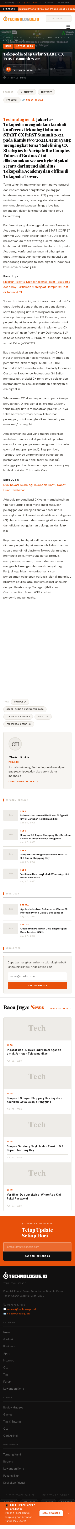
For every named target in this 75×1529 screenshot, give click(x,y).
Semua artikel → (60, 1008)
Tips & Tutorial (12, 1421)
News (19, 37)
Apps (6, 1353)
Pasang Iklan (11, 1475)
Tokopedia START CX (18, 724)
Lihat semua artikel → (23, 781)
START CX (43, 716)
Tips (6, 1374)
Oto (5, 1367)
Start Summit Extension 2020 (24, 709)
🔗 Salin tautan (32, 99)
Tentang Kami (12, 1454)
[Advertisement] (37, 645)
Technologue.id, (19, 119)
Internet (8, 1360)
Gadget (8, 1339)
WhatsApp (46, 92)
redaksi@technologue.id (21, 1309)
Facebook (11, 99)
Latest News (34, 37)
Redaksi (8, 1461)
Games (7, 1414)
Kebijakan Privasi (14, 1482)
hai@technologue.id (19, 1313)
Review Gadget (13, 1407)
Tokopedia (20, 701)
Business (9, 1346)
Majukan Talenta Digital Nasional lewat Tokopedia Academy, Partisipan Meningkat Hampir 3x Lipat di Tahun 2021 (36, 287)
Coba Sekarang (51, 1513)
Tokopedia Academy (18, 716)
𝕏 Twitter (27, 92)
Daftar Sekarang (37, 1256)
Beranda (7, 37)
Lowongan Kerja (13, 1388)
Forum (7, 1381)
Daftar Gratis (37, 985)
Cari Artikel (10, 1435)
